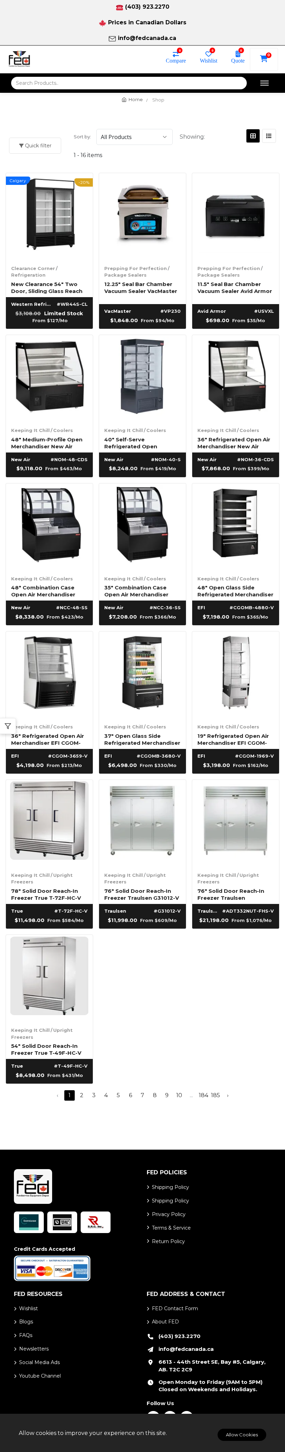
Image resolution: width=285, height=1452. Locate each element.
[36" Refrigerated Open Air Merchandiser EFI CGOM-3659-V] (49, 675)
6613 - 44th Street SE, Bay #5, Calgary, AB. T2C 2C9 (212, 1366)
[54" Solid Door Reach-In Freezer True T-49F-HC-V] (49, 978)
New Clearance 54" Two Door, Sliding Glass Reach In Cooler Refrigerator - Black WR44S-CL (46, 287)
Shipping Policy (170, 1187)
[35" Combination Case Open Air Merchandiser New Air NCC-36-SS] (142, 527)
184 (203, 1095)
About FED (165, 1322)
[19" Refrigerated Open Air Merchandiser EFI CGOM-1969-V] (235, 675)
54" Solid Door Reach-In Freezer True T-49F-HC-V (46, 1049)
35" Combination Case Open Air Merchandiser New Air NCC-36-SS (136, 590)
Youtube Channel (40, 1376)
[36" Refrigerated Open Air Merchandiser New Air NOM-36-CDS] (235, 378)
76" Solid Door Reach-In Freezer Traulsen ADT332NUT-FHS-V (230, 894)
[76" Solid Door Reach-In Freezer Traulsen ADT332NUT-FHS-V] (235, 823)
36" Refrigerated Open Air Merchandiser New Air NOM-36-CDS (233, 442)
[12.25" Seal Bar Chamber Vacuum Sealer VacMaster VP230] (142, 216)
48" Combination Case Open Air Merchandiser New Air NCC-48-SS (43, 590)
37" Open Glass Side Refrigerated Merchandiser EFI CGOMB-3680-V (142, 739)
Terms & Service (171, 1228)
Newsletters (34, 1349)
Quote (238, 60)
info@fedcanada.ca (147, 38)
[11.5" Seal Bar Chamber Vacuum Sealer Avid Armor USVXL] (235, 216)
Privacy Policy (169, 1214)
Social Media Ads (39, 1362)
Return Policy (168, 1241)
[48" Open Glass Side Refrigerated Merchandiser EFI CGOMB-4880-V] (235, 527)
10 (179, 1095)
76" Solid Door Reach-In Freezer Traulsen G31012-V (141, 894)
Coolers (63, 430)
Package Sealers (125, 275)
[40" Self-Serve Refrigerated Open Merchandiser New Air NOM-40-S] (142, 378)
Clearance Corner (33, 268)
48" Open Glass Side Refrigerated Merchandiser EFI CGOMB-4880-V (235, 590)
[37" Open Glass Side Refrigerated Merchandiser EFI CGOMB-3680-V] (142, 675)
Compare (176, 60)
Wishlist (208, 60)
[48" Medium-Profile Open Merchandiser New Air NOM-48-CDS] (49, 378)
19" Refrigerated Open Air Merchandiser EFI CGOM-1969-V (233, 739)
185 (215, 1095)
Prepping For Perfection (135, 268)
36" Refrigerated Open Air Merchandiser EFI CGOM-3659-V (47, 739)
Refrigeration (28, 275)
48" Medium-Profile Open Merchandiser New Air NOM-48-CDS (46, 442)
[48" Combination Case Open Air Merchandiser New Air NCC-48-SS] (49, 527)
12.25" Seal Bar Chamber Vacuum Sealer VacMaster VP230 (140, 287)
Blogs (26, 1322)
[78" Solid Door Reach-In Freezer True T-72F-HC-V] (49, 823)
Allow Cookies (242, 1434)
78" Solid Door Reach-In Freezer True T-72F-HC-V (46, 894)
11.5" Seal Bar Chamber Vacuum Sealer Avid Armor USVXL (234, 287)
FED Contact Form (175, 1308)
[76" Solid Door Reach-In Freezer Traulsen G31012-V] (142, 823)
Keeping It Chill (30, 430)
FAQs (25, 1335)
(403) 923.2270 (147, 6)
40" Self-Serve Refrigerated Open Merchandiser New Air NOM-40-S (135, 442)
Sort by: (82, 136)
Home (136, 99)
